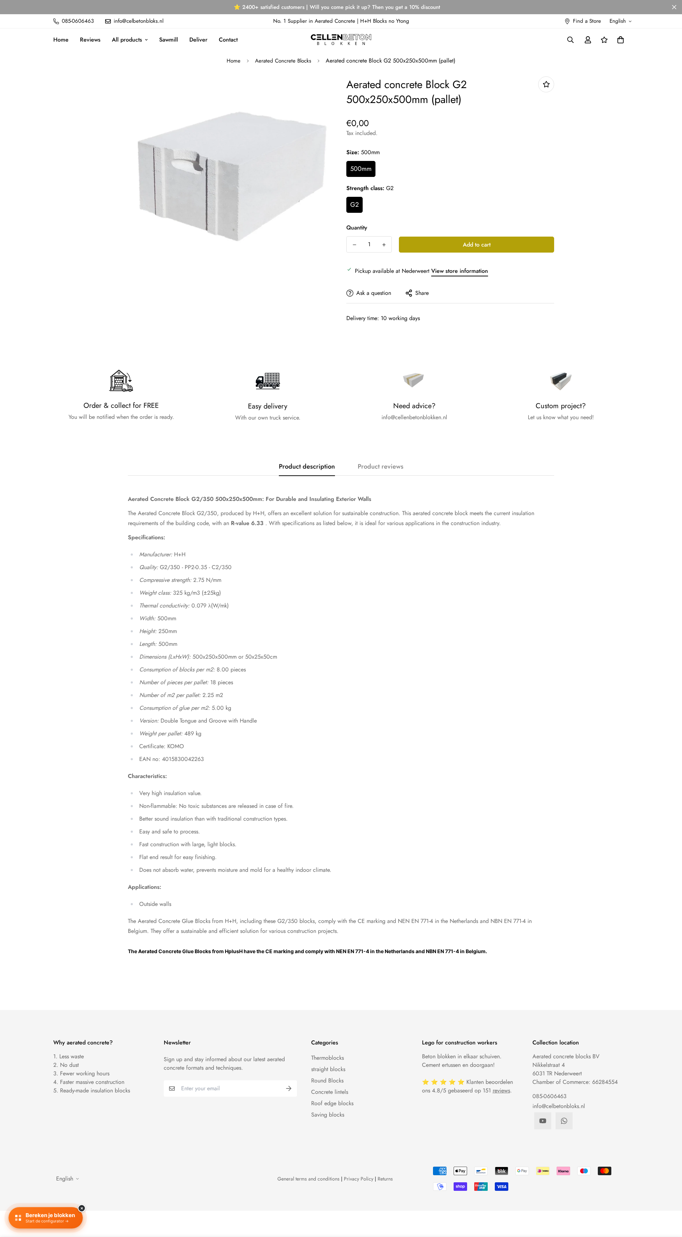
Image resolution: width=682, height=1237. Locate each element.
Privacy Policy (358, 1178)
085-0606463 (549, 1096)
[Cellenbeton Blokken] (341, 39)
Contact (228, 40)
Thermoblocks (327, 1058)
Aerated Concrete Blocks (283, 61)
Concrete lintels (329, 1092)
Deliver (198, 40)
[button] (619, 40)
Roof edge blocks (332, 1103)
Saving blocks (327, 1115)
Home (61, 40)
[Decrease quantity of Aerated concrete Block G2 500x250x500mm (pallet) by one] (354, 245)
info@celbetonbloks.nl (558, 1106)
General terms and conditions (308, 1178)
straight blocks (328, 1069)
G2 (354, 204)
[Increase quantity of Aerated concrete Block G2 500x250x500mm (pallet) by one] (383, 245)
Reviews (90, 40)
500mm (361, 168)
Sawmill (168, 40)
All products (127, 40)
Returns (385, 1178)
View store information (459, 271)
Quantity (356, 227)
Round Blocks (327, 1080)
